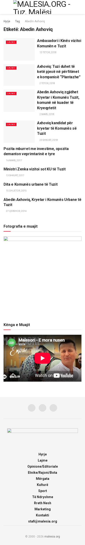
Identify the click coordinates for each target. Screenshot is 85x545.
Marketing (42, 509)
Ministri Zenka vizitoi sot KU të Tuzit (35, 169)
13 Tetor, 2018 (47, 52)
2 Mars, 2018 (46, 114)
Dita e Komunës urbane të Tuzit (30, 184)
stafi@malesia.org (42, 521)
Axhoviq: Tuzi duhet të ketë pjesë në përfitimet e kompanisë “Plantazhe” (59, 71)
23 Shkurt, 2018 (48, 140)
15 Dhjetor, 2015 (16, 190)
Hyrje (7, 21)
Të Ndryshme (42, 497)
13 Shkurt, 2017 (14, 175)
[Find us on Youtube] (53, 408)
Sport (42, 491)
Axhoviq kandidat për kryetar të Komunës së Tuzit (56, 128)
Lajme (11, 42)
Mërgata (42, 479)
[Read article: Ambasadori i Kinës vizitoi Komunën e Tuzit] (19, 49)
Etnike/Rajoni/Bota (42, 472)
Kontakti (42, 515)
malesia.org (52, 536)
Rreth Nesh (42, 503)
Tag (17, 21)
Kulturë (42, 485)
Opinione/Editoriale (42, 466)
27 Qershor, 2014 (16, 211)
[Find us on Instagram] (42, 408)
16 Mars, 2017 (13, 160)
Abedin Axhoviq (35, 21)
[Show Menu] (6, 7)
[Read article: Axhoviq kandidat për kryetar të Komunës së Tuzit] (19, 131)
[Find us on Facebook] (31, 408)
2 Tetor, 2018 (47, 83)
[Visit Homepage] (42, 7)
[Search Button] (79, 7)
